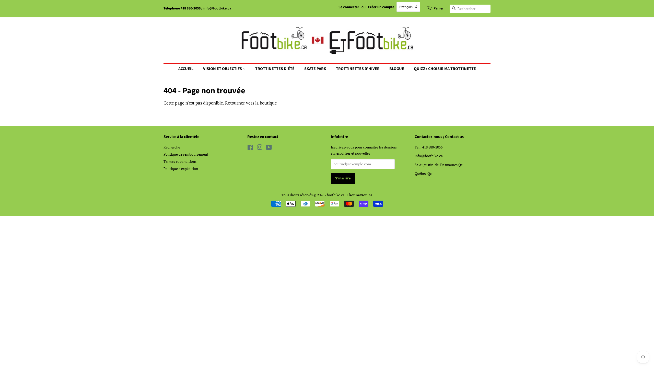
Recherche (172, 147)
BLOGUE (396, 69)
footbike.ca (336, 194)
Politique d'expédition (181, 168)
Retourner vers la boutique (251, 103)
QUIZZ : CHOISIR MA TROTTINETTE (445, 69)
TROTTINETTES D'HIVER (358, 69)
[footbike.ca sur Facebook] (250, 148)
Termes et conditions (180, 161)
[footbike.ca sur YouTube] (269, 148)
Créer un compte (381, 7)
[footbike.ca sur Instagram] (259, 148)
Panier (439, 8)
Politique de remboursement (186, 154)
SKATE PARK (315, 69)
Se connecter (348, 7)
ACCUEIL (185, 69)
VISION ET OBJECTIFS (223, 69)
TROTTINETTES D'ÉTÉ (275, 69)
